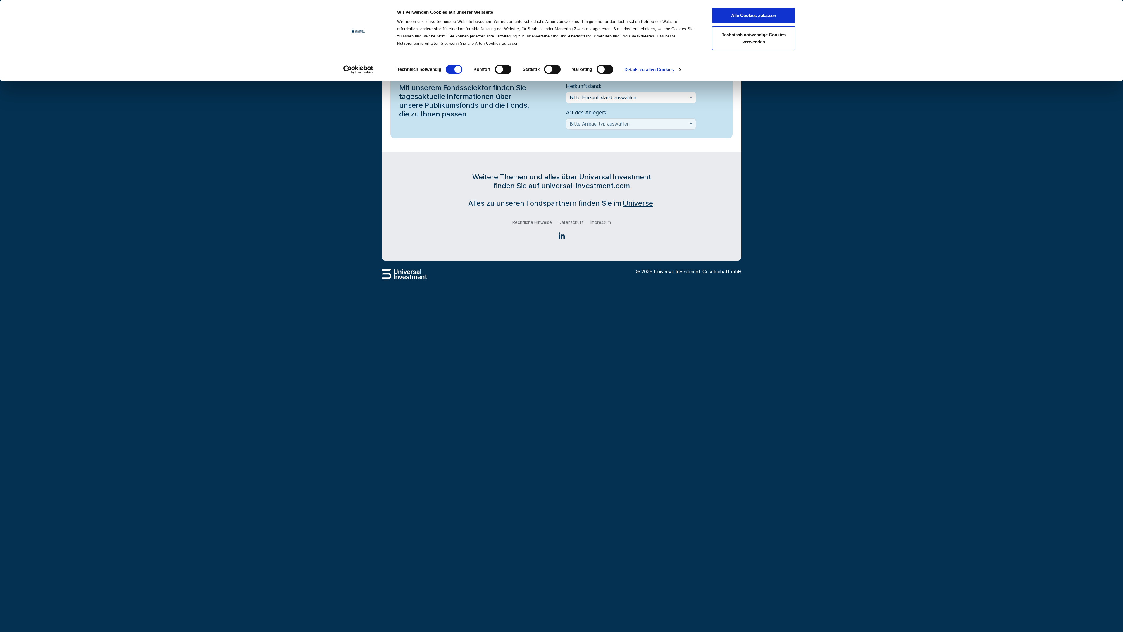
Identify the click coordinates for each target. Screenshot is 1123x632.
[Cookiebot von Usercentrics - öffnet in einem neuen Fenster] (358, 69)
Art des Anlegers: (586, 112)
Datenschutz (571, 222)
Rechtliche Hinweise (532, 222)
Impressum (600, 222)
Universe (638, 203)
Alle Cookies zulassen (753, 15)
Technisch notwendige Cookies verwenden (754, 38)
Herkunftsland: (583, 86)
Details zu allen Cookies (649, 69)
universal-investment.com (585, 185)
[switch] (503, 69)
